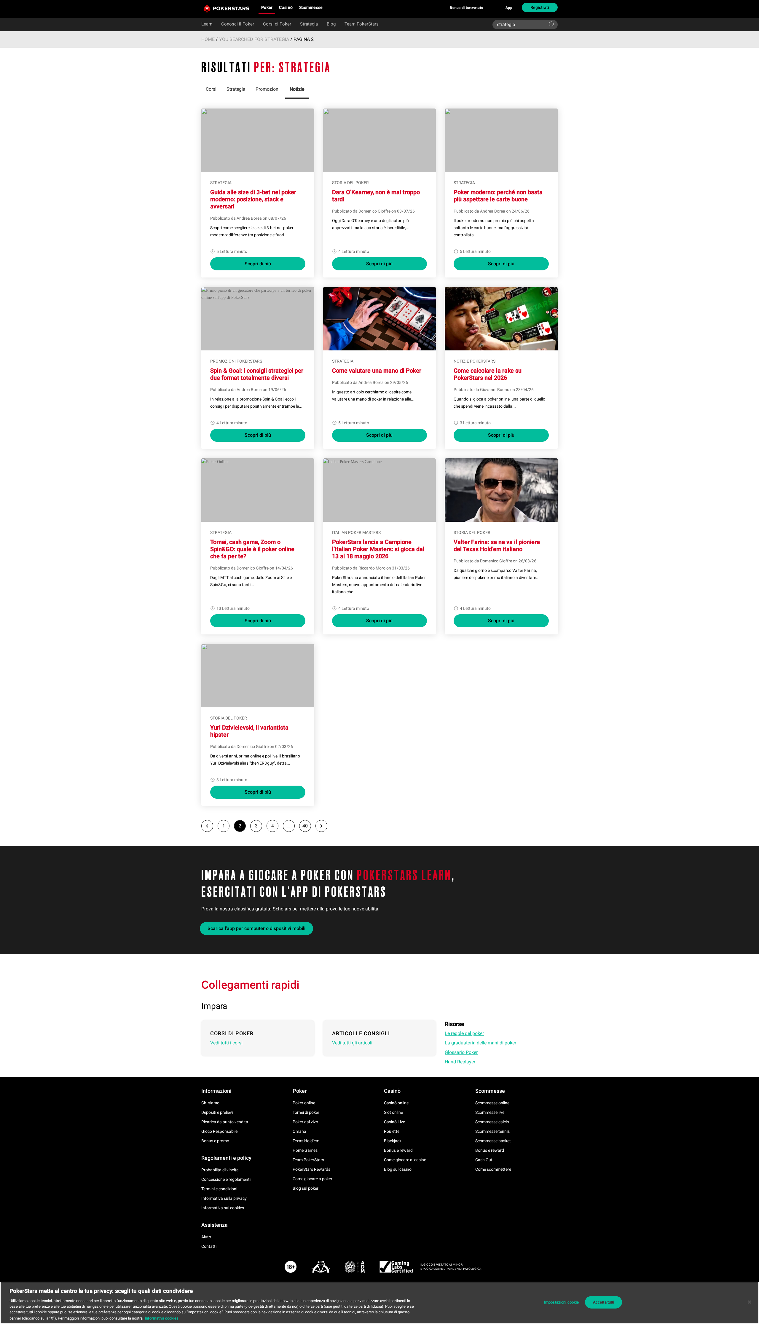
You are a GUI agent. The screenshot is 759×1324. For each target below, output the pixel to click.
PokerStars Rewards (311, 1169)
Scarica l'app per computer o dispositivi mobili (256, 928)
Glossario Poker (461, 1052)
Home (208, 39)
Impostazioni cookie (561, 1302)
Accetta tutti (603, 1302)
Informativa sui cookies (222, 1207)
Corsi (211, 89)
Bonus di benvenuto (466, 8)
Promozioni (268, 89)
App (509, 8)
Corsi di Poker (277, 24)
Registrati (539, 7)
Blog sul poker (305, 1188)
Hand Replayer (460, 1062)
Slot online (393, 1112)
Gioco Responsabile (219, 1131)
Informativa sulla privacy (224, 1198)
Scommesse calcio (492, 1121)
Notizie (297, 89)
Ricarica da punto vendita (224, 1121)
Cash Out (483, 1159)
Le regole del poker (464, 1033)
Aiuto (206, 1236)
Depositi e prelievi (217, 1112)
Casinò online (396, 1102)
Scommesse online (492, 1102)
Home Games (305, 1150)
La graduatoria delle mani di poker (480, 1043)
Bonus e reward (398, 1150)
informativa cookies (161, 1318)
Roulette (391, 1131)
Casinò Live (394, 1121)
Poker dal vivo (305, 1121)
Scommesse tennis (492, 1131)
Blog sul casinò (398, 1169)
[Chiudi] (749, 1302)
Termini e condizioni (219, 1188)
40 (305, 826)
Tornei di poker (306, 1112)
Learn (206, 24)
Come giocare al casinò (405, 1159)
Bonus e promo (215, 1140)
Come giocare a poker (312, 1178)
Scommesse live (489, 1112)
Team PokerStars (362, 24)
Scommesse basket (493, 1140)
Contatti (208, 1246)
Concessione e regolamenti (226, 1179)
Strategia (309, 24)
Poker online (304, 1102)
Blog (331, 24)
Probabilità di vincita (220, 1169)
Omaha (299, 1131)
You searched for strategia (254, 39)
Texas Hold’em (306, 1140)
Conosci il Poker (237, 24)
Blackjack (392, 1140)
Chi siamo (210, 1102)
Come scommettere (493, 1169)
